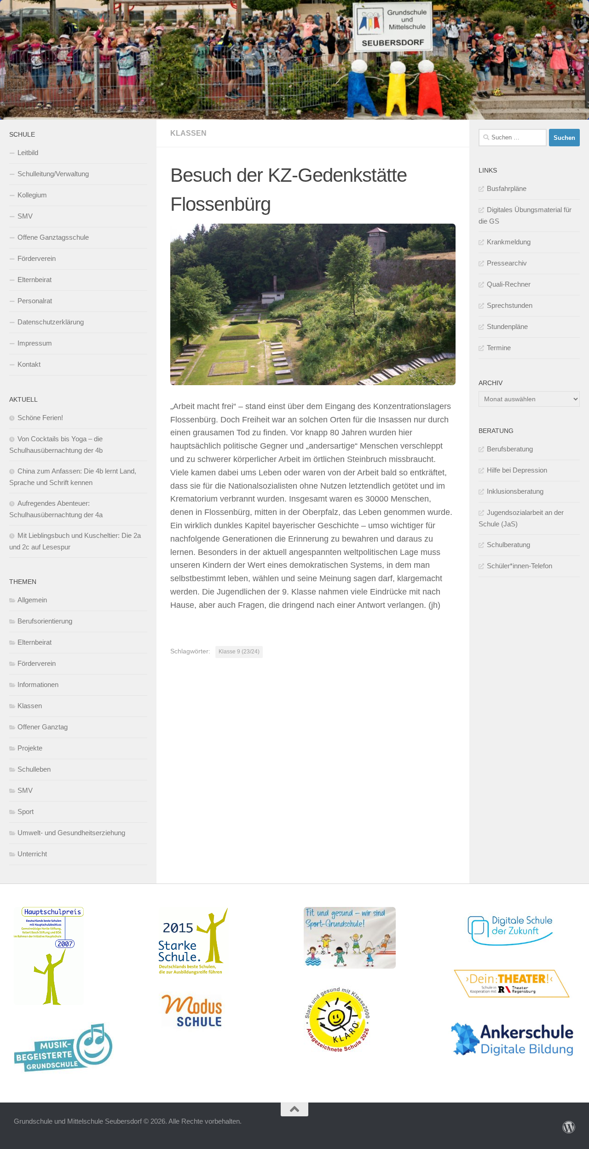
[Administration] (568, 1127)
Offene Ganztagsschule (53, 237)
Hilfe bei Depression (517, 470)
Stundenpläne (507, 326)
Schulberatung (508, 545)
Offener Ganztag (42, 727)
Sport (25, 811)
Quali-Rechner (509, 284)
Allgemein (32, 600)
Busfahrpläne (506, 188)
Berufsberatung (510, 449)
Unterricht (32, 854)
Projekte (29, 748)
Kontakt (28, 364)
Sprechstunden (509, 305)
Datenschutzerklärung (50, 322)
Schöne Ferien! (40, 417)
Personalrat (34, 301)
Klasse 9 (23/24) (239, 651)
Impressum (34, 343)
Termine (499, 348)
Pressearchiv (507, 263)
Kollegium (32, 195)
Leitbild (27, 152)
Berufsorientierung (44, 621)
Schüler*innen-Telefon (519, 566)
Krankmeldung (509, 242)
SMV (25, 216)
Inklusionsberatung (515, 491)
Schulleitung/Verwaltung (53, 174)
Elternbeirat (34, 279)
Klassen (188, 133)
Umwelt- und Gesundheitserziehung (71, 833)
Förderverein (36, 258)
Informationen (37, 684)
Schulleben (34, 769)
